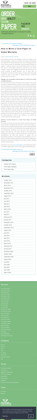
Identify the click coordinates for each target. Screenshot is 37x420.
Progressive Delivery (5, 357)
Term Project (3, 331)
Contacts (3, 346)
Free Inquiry (3, 391)
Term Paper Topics (5, 317)
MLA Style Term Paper (6, 311)
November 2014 (8, 183)
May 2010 (6, 238)
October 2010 (8, 225)
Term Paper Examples (10, 166)
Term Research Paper (5, 323)
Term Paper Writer (5, 315)
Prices (2, 348)
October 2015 (8, 180)
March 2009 (7, 272)
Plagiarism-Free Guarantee (7, 372)
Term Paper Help (9, 169)
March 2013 (7, 209)
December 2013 (8, 188)
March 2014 (7, 185)
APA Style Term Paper (5, 309)
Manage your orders (30, 3)
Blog (2, 359)
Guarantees (3, 380)
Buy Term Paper (4, 307)
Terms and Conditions (6, 374)
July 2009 (6, 262)
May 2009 (6, 267)
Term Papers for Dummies (6, 335)
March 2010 (7, 243)
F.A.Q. (2, 350)
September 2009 (8, 256)
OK (31, 416)
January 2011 (7, 220)
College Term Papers (5, 290)
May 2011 (6, 214)
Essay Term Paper (5, 325)
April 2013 (7, 206)
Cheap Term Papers (5, 333)
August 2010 (7, 230)
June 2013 (7, 201)
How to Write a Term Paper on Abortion (12, 149)
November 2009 (8, 251)
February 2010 (8, 246)
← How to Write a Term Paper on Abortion (12, 43)
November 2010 (8, 222)
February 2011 (8, 217)
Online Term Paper (5, 313)
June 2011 (7, 212)
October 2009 (8, 254)
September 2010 (8, 227)
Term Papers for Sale (5, 296)
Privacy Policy (4, 376)
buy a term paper (17, 145)
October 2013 (8, 190)
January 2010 (7, 249)
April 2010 (7, 241)
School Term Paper (5, 327)
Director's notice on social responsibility (9, 382)
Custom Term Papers (5, 288)
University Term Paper (6, 329)
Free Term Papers (5, 301)
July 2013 (6, 198)
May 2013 (6, 204)
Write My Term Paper (5, 294)
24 (9, 56)
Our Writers (3, 353)
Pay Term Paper (4, 305)
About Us (3, 344)
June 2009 (7, 264)
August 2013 (7, 196)
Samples (3, 393)
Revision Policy (4, 378)
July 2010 (6, 233)
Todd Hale (16, 56)
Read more (5, 416)
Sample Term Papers (10, 164)
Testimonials (3, 355)
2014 (11, 56)
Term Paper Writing (5, 299)
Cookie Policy (4, 370)
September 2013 (8, 193)
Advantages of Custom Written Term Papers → (24, 45)
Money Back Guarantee (6, 368)
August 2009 (7, 259)
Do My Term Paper (5, 292)
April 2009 (7, 270)
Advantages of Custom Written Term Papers (24, 151)
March (7, 56)
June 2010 (7, 235)
